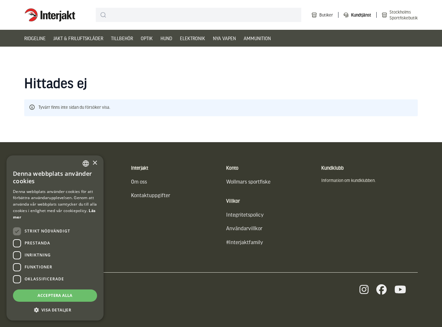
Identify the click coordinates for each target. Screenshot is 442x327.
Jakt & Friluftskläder (78, 38)
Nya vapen (224, 38)
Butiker (326, 14)
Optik (147, 38)
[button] (55, 310)
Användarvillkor (244, 228)
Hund (166, 38)
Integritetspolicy (245, 214)
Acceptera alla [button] (55, 295)
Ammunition (257, 38)
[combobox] (198, 15)
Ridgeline (35, 38)
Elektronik (192, 38)
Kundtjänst (361, 14)
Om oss (139, 181)
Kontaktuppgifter (150, 195)
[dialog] (55, 238)
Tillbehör (122, 38)
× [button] (94, 163)
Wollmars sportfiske (248, 181)
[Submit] (103, 15)
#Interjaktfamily (244, 242)
